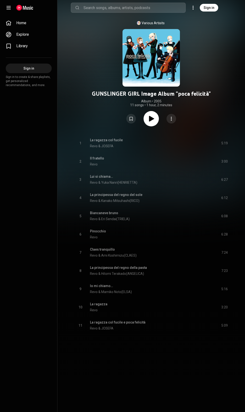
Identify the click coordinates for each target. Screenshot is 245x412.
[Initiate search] (77, 8)
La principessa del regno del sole (116, 195)
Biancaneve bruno (104, 213)
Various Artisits (153, 23)
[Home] (24, 8)
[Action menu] (171, 119)
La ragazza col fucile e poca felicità (117, 322)
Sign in (209, 8)
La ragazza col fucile (106, 140)
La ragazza (98, 304)
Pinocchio (98, 231)
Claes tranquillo (102, 249)
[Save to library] (131, 119)
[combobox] (134, 7)
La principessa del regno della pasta (118, 268)
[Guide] (8, 8)
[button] (131, 119)
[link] (29, 23)
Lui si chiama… (101, 176)
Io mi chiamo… (101, 286)
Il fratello (97, 158)
